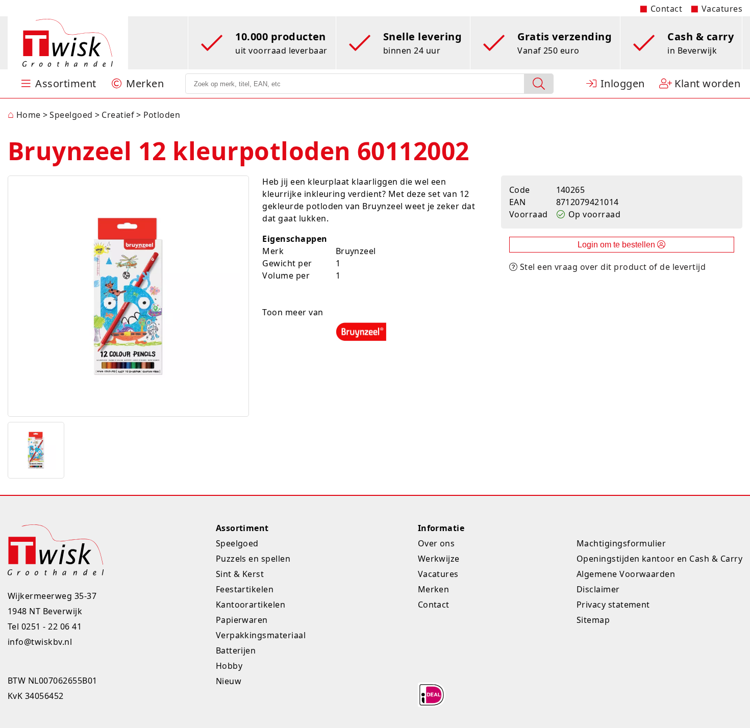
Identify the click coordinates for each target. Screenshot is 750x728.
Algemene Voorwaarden (626, 574)
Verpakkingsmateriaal (261, 635)
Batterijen (236, 650)
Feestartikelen (245, 589)
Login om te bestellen (617, 244)
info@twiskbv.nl (40, 641)
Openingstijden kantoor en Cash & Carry (659, 558)
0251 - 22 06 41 (51, 626)
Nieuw (228, 681)
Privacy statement (613, 604)
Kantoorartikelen (251, 604)
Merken (433, 589)
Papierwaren (242, 619)
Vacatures (722, 8)
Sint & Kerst (240, 574)
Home (24, 114)
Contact (666, 8)
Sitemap (593, 619)
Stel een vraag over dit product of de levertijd (611, 266)
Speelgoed (237, 543)
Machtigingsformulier (621, 543)
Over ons (436, 543)
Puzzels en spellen (253, 558)
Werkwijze (439, 558)
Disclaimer (598, 589)
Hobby (229, 665)
